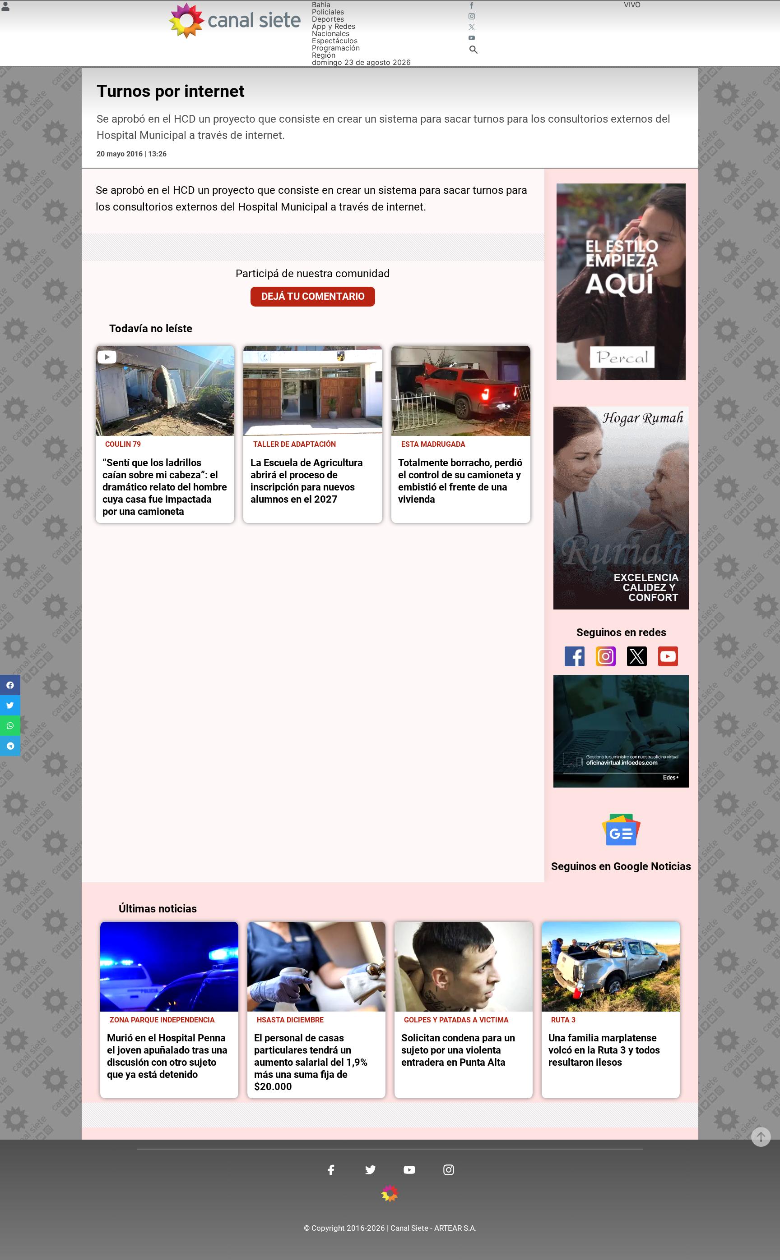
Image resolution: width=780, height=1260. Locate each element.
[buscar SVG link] (473, 51)
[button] (10, 685)
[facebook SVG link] (472, 6)
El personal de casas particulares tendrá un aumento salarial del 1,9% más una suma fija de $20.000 (310, 1062)
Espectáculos (335, 40)
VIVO (632, 4)
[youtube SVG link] (472, 38)
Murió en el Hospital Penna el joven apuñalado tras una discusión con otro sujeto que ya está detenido (167, 1056)
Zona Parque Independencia (162, 1020)
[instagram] (606, 656)
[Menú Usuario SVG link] (5, 7)
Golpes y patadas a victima (456, 1020)
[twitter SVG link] (472, 28)
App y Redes (333, 26)
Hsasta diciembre (290, 1020)
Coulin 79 (123, 444)
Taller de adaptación (294, 444)
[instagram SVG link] (472, 17)
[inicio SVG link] (390, 1194)
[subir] (761, 1137)
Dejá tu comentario (313, 296)
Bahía (321, 4)
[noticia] (165, 391)
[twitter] (637, 656)
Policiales (328, 11)
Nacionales (330, 33)
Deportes (328, 18)
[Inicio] (234, 20)
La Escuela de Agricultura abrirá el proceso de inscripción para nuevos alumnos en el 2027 (307, 481)
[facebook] (574, 656)
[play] (107, 357)
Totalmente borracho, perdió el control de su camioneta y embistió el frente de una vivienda (460, 481)
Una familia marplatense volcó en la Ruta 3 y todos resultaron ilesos (604, 1050)
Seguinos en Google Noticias (621, 866)
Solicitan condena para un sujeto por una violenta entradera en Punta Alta (458, 1050)
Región (323, 55)
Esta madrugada (433, 444)
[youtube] (668, 656)
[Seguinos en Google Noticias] (621, 829)
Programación (336, 47)
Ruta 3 (563, 1020)
